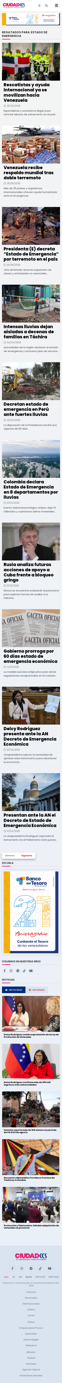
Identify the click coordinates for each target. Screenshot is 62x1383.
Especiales (31, 1333)
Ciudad (31, 1357)
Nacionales (31, 1297)
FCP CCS (40, 1276)
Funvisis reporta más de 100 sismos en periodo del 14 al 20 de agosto (30, 1131)
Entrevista (31, 1363)
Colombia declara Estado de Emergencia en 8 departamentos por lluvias (31, 489)
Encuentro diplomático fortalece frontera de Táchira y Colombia (29, 1178)
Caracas (31, 1292)
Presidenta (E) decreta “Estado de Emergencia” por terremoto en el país (31, 254)
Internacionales (31, 1303)
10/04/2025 (13, 749)
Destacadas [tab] (15, 990)
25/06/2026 (13, 106)
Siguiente (26, 855)
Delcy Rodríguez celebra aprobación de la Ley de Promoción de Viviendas (31, 1035)
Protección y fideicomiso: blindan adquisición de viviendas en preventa (31, 1226)
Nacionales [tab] (39, 990)
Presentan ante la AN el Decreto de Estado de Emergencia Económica (30, 820)
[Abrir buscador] (46, 5)
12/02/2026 (13, 502)
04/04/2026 (14, 342)
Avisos (31, 1322)
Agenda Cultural (31, 1369)
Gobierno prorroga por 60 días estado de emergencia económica (30, 656)
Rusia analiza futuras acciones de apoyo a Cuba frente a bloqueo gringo (29, 572)
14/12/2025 (13, 667)
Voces (31, 1315)
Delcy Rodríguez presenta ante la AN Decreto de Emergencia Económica (30, 736)
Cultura (31, 1309)
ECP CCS (54, 1276)
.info (6, 1276)
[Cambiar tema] (39, 5)
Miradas (31, 1352)
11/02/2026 (13, 585)
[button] (31, 912)
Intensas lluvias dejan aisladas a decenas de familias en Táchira (29, 332)
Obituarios (31, 1345)
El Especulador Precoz (31, 1327)
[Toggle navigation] (56, 6)
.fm (20, 1276)
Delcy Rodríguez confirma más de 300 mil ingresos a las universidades (27, 1083)
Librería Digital (31, 1339)
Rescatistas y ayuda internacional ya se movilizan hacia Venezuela (27, 92)
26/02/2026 (13, 420)
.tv (13, 1276)
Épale (29, 1276)
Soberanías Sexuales (31, 1375)
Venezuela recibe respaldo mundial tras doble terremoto (29, 173)
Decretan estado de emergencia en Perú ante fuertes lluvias (26, 409)
